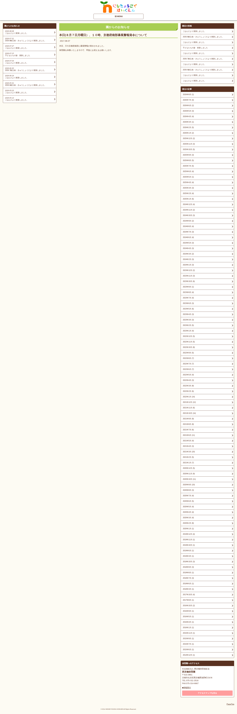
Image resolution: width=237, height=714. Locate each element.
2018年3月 (188, 589)
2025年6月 (188, 171)
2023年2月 (188, 325)
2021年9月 (188, 419)
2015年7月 (188, 644)
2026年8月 (188, 94)
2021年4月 (188, 446)
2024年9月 (188, 221)
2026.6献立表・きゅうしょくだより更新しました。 (203, 70)
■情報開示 (186, 688)
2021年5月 (188, 441)
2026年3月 (188, 122)
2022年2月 (188, 391)
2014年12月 (189, 655)
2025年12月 (189, 138)
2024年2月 (188, 259)
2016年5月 (188, 616)
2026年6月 (188, 105)
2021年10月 (189, 413)
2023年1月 (188, 331)
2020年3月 (188, 518)
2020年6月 (188, 501)
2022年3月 (188, 386)
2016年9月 (188, 611)
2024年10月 (189, 215)
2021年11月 (189, 408)
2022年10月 (189, 347)
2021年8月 (188, 424)
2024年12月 (189, 204)
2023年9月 (188, 287)
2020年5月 (188, 507)
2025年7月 (188, 166)
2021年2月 (188, 457)
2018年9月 (188, 567)
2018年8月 (188, 573)
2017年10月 (189, 595)
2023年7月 (188, 298)
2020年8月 (188, 490)
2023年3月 (188, 320)
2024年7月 (188, 232)
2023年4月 (188, 314)
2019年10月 (189, 545)
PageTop (230, 704)
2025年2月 (188, 193)
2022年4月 (188, 380)
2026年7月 (188, 100)
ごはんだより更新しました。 (194, 31)
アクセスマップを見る (207, 693)
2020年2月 (188, 523)
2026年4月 (188, 116)
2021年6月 (189, 435)
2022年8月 (188, 358)
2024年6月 (188, 237)
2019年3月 (188, 556)
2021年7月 (188, 430)
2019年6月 (188, 551)
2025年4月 (188, 182)
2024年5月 (188, 243)
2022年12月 (189, 336)
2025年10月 (189, 149)
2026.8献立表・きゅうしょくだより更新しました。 (203, 37)
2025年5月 (188, 177)
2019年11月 (189, 540)
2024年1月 (188, 265)
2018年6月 (188, 584)
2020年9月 (189, 485)
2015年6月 (188, 649)
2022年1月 (189, 397)
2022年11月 (189, 342)
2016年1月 (188, 627)
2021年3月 (189, 452)
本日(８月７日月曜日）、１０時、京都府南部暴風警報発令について (103, 35)
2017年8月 (188, 600)
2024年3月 (188, 254)
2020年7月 (188, 496)
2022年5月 (188, 375)
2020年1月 (188, 529)
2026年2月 (188, 127)
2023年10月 (189, 281)
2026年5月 (188, 111)
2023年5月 (188, 309)
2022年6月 (188, 369)
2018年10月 (189, 562)
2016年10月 (189, 606)
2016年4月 (188, 622)
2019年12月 (189, 534)
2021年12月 (189, 402)
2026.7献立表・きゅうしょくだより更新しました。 (203, 59)
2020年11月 (189, 474)
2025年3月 (188, 188)
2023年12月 (189, 270)
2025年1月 (188, 199)
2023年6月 (188, 303)
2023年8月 (188, 292)
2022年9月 (188, 353)
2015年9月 (188, 638)
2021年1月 (188, 463)
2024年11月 (189, 210)
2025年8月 (188, 160)
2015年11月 (189, 633)
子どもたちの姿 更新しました (195, 48)
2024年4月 (188, 248)
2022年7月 (188, 364)
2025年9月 (188, 155)
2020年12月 (189, 468)
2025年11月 (189, 144)
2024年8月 (188, 226)
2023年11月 (189, 276)
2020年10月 (189, 479)
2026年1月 (188, 133)
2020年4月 (188, 512)
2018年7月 (188, 578)
